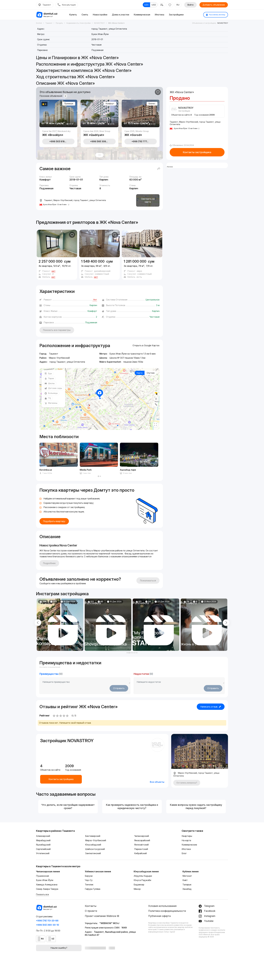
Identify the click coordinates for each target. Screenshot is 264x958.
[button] (98, 476)
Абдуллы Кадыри (143, 875)
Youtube (208, 920)
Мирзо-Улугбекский (95, 840)
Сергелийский (43, 849)
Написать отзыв (209, 706)
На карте (186, 840)
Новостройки (100, 14)
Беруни (89, 875)
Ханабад (187, 889)
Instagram (209, 916)
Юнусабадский (93, 844)
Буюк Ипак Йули (44, 880)
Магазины (52, 403)
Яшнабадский (43, 844)
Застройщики (176, 14)
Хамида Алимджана (46, 884)
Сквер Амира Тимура (47, 889)
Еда (50, 373)
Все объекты (157, 782)
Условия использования (162, 905)
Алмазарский (43, 836)
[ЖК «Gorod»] (141, 133)
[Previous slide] (38, 622)
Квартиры (187, 836)
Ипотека (159, 14)
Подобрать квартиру (54, 521)
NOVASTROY (222, 23)
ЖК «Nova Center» (119, 222)
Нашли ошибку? (58, 947)
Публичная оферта (159, 916)
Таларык (186, 884)
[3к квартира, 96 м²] (99, 268)
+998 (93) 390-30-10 (47, 924)
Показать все (42, 894)
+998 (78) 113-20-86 (47, 920)
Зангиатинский (93, 853)
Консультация (69, 4)
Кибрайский (140, 853)
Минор (137, 889)
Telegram (209, 905)
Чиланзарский (141, 836)
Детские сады (55, 388)
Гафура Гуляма (92, 889)
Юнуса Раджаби (142, 880)
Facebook (209, 910)
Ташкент (46, 4)
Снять (85, 14)
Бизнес (152, 103)
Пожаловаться (148, 580)
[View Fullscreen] (155, 424)
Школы (51, 383)
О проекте (91, 910)
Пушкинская (42, 875)
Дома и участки (120, 14)
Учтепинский (42, 853)
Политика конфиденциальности (167, 910)
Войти (190, 4)
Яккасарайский (142, 840)
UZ (53, 939)
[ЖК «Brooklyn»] (58, 133)
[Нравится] (158, 92)
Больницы (53, 393)
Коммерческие (189, 844)
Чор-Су (89, 880)
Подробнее (49, 563)
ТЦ (49, 398)
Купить (73, 14)
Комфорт (110, 103)
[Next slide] (226, 622)
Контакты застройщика (197, 152)
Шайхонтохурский (95, 849)
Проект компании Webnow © (102, 916)
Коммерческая (142, 14)
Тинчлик (89, 884)
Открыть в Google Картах (146, 345)
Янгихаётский (141, 844)
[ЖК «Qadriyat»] (99, 133)
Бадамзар (139, 884)
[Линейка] (156, 404)
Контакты (90, 905)
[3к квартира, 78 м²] (142, 268)
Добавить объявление (214, 4)
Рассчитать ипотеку (217, 15)
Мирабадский (43, 840)
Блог (184, 853)
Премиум (68, 103)
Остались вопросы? (186, 782)
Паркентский (141, 849)
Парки (51, 378)
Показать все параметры (57, 330)
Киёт (185, 880)
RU (177, 4)
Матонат (187, 875)
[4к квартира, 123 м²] (57, 268)
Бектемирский (92, 836)
